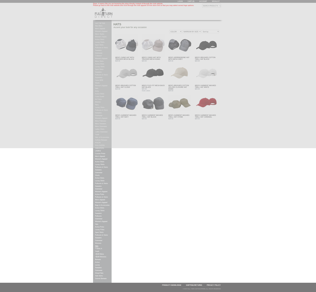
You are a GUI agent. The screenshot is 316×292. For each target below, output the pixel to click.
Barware (98, 259)
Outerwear (98, 172)
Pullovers (98, 216)
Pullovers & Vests (101, 167)
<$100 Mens (99, 254)
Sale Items (99, 276)
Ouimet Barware (101, 278)
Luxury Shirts (100, 164)
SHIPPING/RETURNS (194, 285)
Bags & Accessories (102, 205)
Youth (97, 251)
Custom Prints (100, 153)
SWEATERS (99, 148)
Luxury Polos (99, 230)
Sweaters (98, 170)
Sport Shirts (99, 232)
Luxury (97, 265)
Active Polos (99, 194)
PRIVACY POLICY (214, 285)
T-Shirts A (98, 249)
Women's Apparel (101, 159)
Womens (98, 243)
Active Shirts (99, 162)
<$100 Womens (100, 257)
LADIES (98, 151)
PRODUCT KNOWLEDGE (171, 285)
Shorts (97, 175)
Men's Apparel (100, 156)
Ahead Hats (99, 273)
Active (97, 262)
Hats (96, 224)
